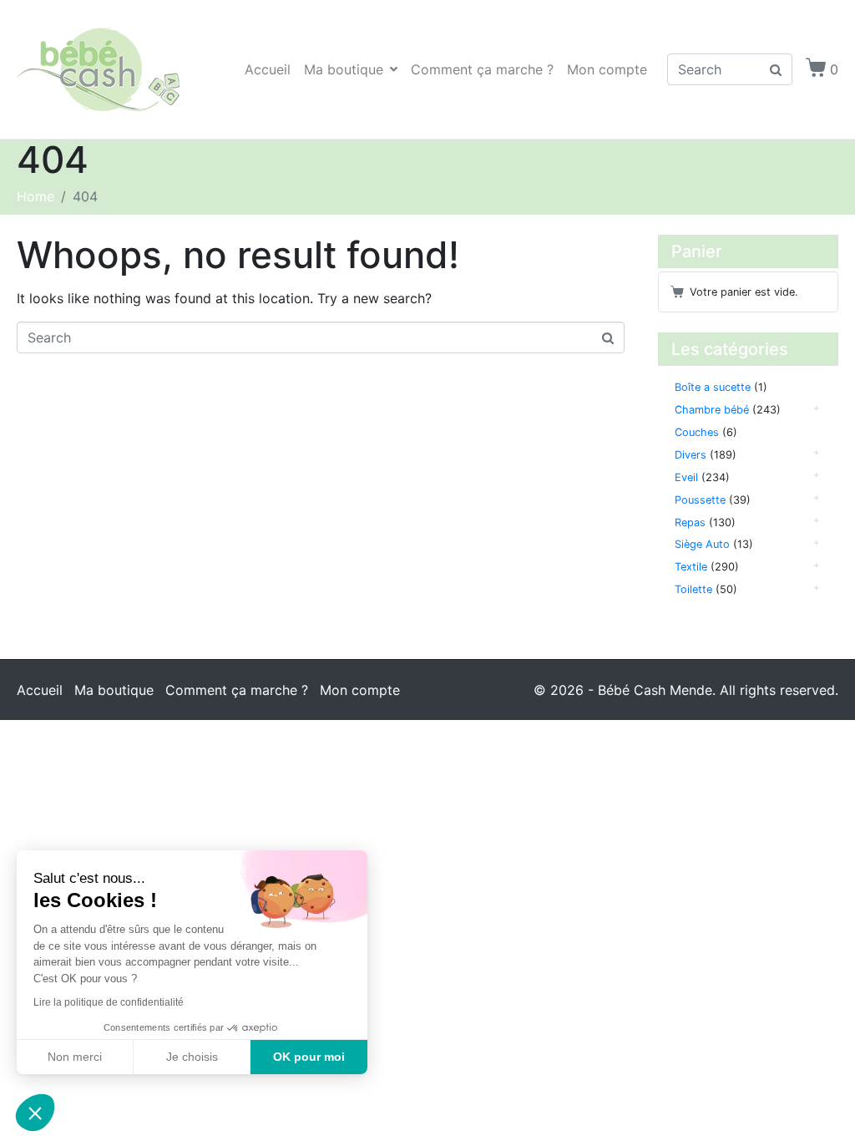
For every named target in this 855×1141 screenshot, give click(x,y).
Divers (690, 455)
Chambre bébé (712, 409)
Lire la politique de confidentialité (108, 1002)
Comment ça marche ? (482, 69)
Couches (697, 432)
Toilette (693, 589)
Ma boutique (343, 69)
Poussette (700, 500)
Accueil (268, 69)
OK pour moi (309, 1056)
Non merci (75, 1056)
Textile (691, 566)
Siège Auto (702, 544)
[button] (35, 1113)
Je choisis (192, 1056)
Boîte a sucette (713, 387)
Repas (690, 522)
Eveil (686, 477)
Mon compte (607, 69)
